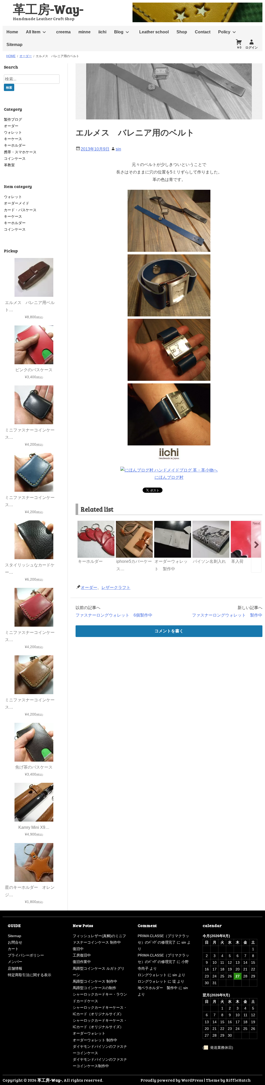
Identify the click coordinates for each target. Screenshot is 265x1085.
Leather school (154, 32)
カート (13, 949)
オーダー (89, 587)
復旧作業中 (82, 962)
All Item (33, 32)
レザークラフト (115, 587)
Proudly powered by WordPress (172, 1080)
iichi (102, 32)
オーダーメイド (16, 203)
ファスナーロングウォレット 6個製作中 (114, 615)
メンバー (15, 962)
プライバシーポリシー (26, 955)
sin (118, 149)
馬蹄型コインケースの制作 (94, 988)
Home (12, 32)
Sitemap (14, 44)
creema (63, 32)
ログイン (251, 47)
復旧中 (78, 949)
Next (256, 523)
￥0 (239, 47)
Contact (202, 32)
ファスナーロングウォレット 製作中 (227, 615)
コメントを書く (168, 631)
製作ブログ (13, 119)
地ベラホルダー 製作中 (158, 988)
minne (84, 32)
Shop (181, 32)
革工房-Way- (48, 8)
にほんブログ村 (168, 477)
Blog (118, 32)
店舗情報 (15, 968)
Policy (224, 32)
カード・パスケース (20, 210)
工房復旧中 (82, 955)
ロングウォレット (152, 975)
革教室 (9, 165)
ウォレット (13, 132)
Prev (82, 523)
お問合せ (15, 942)
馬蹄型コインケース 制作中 (95, 981)
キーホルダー (15, 145)
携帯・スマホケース (20, 152)
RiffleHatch (238, 1080)
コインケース (15, 158)
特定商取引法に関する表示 (29, 975)
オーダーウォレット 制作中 (95, 1040)
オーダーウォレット (89, 1033)
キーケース (13, 139)
